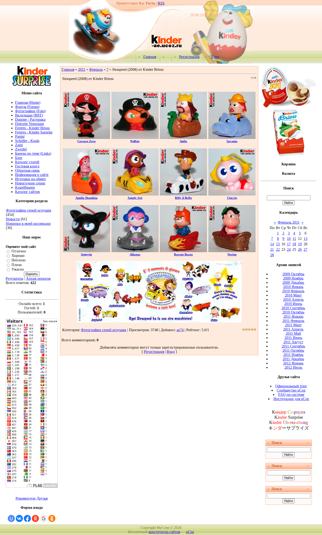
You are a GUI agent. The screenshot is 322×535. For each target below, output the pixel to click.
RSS (161, 3)
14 (272, 244)
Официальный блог (291, 386)
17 (289, 244)
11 (294, 239)
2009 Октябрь (293, 274)
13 (305, 239)
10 (289, 239)
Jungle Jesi (135, 198)
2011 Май (293, 333)
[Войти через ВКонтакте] (19, 518)
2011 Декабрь (293, 359)
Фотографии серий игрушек (28, 210)
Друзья (42, 498)
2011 (81, 69)
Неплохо (18, 260)
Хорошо (18, 256)
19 (300, 244)
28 (272, 255)
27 (305, 249)
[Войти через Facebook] (27, 518)
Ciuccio (232, 198)
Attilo (183, 141)
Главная (149, 57)
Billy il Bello (183, 198)
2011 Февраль (293, 321)
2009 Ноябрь (293, 278)
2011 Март (293, 325)
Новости (13, 219)
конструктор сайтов (164, 532)
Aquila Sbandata (86, 198)
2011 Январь (293, 316)
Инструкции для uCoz (291, 399)
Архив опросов (38, 278)
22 (278, 249)
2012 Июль (293, 367)
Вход (215, 57)
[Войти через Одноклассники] (51, 518)
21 (272, 249)
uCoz (190, 532)
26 (300, 249)
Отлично (19, 251)
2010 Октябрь (293, 312)
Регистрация (189, 57)
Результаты (14, 278)
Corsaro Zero (86, 141)
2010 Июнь (293, 304)
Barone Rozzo (183, 254)
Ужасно (18, 269)
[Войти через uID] (11, 518)
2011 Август (293, 342)
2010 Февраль (293, 291)
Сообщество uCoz (291, 390)
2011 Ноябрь (293, 355)
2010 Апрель (293, 299)
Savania (232, 141)
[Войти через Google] (43, 518)
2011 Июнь (293, 338)
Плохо (17, 265)
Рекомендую (26, 498)
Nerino (232, 254)
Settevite (86, 254)
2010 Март (293, 295)
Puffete (135, 141)
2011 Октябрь (293, 350)
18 (294, 244)
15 (278, 244)
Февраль (96, 69)
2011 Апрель (293, 329)
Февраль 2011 (289, 222)
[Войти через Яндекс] (35, 518)
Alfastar (135, 254)
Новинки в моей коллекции (28, 224)
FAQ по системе (291, 395)
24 (289, 249)
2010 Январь (293, 287)
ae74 (180, 330)
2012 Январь (293, 363)
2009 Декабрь (293, 282)
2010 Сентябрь (293, 308)
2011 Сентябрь (293, 346)
